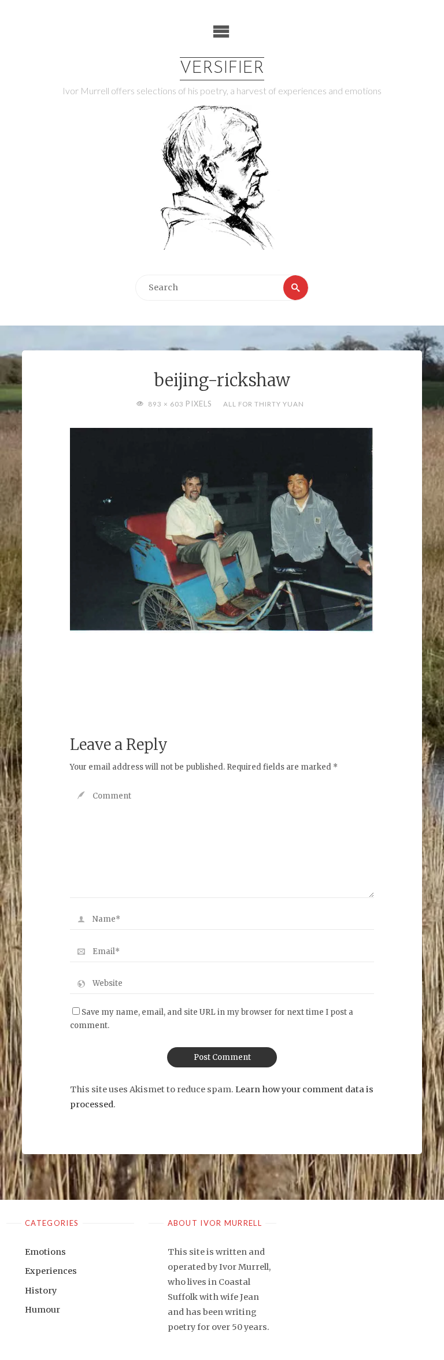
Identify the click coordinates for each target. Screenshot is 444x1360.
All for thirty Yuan (263, 404)
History (41, 1290)
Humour (42, 1309)
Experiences (51, 1271)
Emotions (45, 1252)
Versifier (222, 68)
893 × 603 (167, 404)
